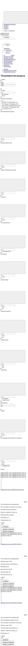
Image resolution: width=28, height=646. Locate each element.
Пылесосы (6, 65)
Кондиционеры (8, 62)
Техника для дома (8, 58)
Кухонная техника (8, 56)
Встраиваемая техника (10, 59)
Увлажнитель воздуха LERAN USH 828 (11, 602)
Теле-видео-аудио (8, 63)
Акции (12, 55)
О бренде (6, 28)
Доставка (6, 25)
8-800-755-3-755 (5, 33)
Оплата (6, 27)
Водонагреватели (8, 61)
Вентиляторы (7, 66)
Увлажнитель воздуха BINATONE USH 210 (12, 489)
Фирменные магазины (10, 24)
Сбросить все (5, 465)
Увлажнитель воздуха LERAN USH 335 (11, 544)
